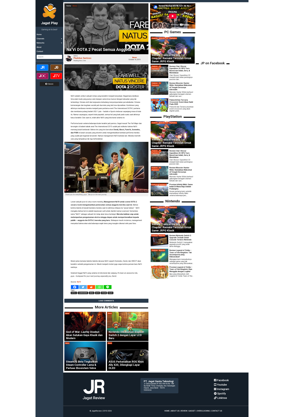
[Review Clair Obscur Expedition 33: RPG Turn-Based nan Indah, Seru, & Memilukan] (159, 77)
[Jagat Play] (94, 395)
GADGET (191, 411)
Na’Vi (79, 282)
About (39, 47)
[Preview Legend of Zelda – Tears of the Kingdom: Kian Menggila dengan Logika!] (159, 278)
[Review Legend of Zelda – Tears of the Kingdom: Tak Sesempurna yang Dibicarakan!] (159, 261)
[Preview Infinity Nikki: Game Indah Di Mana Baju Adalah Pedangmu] (159, 196)
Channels (40, 39)
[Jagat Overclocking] (42, 78)
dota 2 (74, 293)
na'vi (97, 293)
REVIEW (184, 411)
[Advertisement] (106, 241)
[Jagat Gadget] (56, 69)
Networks (40, 43)
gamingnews (83, 293)
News (75, 6)
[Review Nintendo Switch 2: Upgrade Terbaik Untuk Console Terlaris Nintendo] (159, 247)
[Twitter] (83, 287)
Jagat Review (94, 398)
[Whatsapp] (99, 287)
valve (110, 293)
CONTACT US (216, 411)
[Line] (107, 287)
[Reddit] (91, 287)
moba (92, 293)
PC (167, 38)
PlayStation (173, 38)
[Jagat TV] (56, 78)
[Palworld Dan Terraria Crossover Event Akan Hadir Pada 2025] (159, 111)
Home (39, 34)
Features (155, 38)
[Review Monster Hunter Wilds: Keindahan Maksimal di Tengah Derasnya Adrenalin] (159, 94)
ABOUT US (175, 411)
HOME (166, 411)
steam (104, 293)
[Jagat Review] (42, 69)
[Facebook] (75, 287)
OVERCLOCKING (203, 411)
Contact (40, 51)
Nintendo (162, 38)
